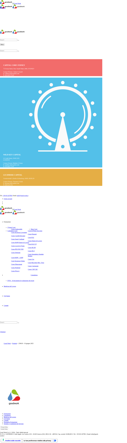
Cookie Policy (4, 429)
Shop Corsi (34, 229)
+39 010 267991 (7, 195)
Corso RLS (31, 251)
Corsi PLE (31, 237)
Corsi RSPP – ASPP (17, 257)
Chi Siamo (7, 296)
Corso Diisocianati (16, 264)
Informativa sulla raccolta (11, 441)
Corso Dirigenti (15, 252)
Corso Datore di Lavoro (35, 241)
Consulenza (34, 275)
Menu (2, 44)
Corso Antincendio (16, 229)
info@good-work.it (22, 195)
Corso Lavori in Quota (17, 246)
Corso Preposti (32, 234)
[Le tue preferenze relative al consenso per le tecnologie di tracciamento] (3, 440)
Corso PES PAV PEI (17, 249)
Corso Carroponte (33, 266)
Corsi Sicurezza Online (18, 261)
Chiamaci (3, 8)
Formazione (7, 413)
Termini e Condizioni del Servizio (14, 424)
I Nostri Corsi (11, 227)
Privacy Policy (4, 427)
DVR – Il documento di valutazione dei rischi (20, 280)
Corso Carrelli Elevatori (18, 236)
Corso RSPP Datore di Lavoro (20, 242)
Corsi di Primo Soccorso (35, 231)
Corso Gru (31, 259)
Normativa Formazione (10, 422)
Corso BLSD (32, 247)
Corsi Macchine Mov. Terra (36, 262)
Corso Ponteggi (15, 268)
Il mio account (4, 29)
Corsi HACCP (32, 244)
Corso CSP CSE (33, 269)
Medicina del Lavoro (10, 286)
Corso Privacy (15, 271)
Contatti (6, 305)
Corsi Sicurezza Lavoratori (19, 232)
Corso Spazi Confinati (17, 239)
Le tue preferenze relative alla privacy (37, 441)
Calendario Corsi (12, 231)
